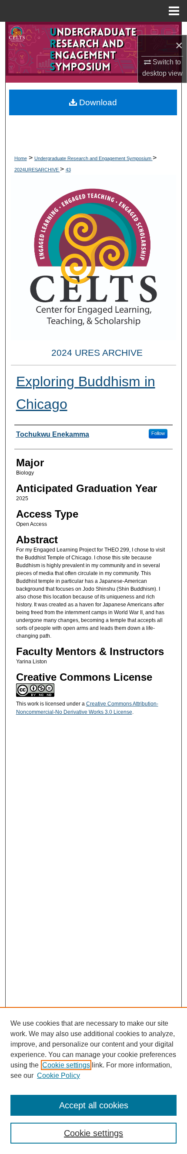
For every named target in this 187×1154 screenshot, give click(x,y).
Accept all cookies (93, 1105)
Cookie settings (66, 1065)
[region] (93, 1080)
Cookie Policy (58, 1075)
